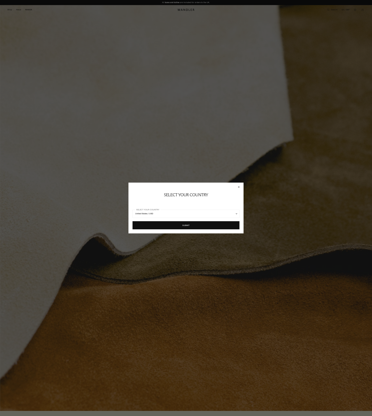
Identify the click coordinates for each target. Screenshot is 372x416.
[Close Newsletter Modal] (239, 187)
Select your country (147, 209)
